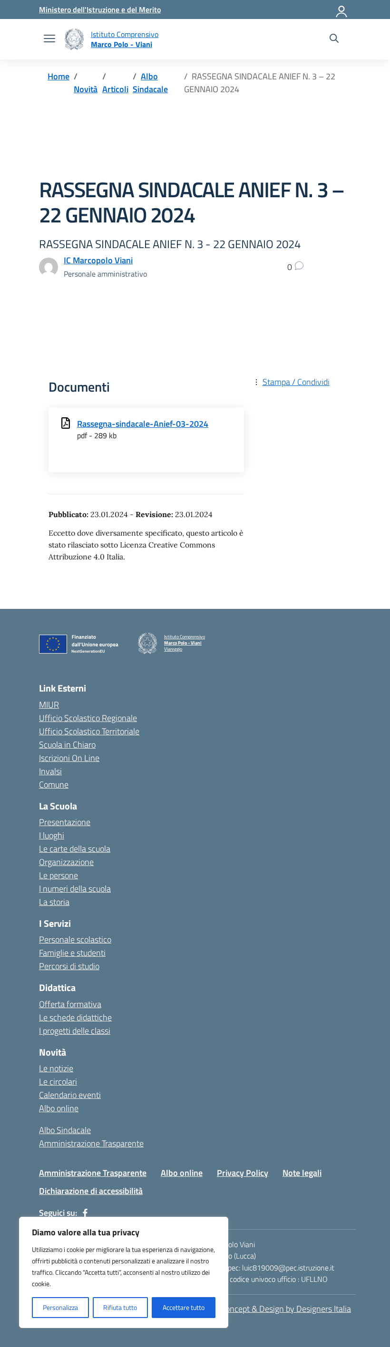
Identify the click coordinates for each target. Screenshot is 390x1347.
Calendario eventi (70, 1094)
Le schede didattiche (75, 1017)
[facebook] (85, 1213)
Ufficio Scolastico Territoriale (89, 731)
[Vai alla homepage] (74, 39)
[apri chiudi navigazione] (49, 39)
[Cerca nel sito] (334, 39)
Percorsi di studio (69, 966)
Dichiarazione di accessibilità (91, 1190)
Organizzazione (66, 862)
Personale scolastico (75, 939)
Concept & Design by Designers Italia (286, 1308)
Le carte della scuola (74, 848)
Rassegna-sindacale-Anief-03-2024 (142, 423)
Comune (53, 784)
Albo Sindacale (65, 1130)
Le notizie (56, 1068)
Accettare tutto (184, 1307)
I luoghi (51, 835)
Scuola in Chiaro (67, 744)
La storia (54, 901)
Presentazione (64, 822)
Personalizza (60, 1307)
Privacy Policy (242, 1172)
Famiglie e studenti (72, 952)
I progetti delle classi (74, 1030)
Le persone (58, 875)
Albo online (58, 1108)
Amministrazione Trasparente (91, 1143)
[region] (123, 1272)
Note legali (302, 1172)
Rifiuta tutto (120, 1307)
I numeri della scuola (75, 888)
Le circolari (58, 1081)
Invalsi (50, 771)
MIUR (49, 704)
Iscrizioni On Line (69, 757)
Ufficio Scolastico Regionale (88, 718)
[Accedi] (342, 9)
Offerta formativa (70, 1004)
